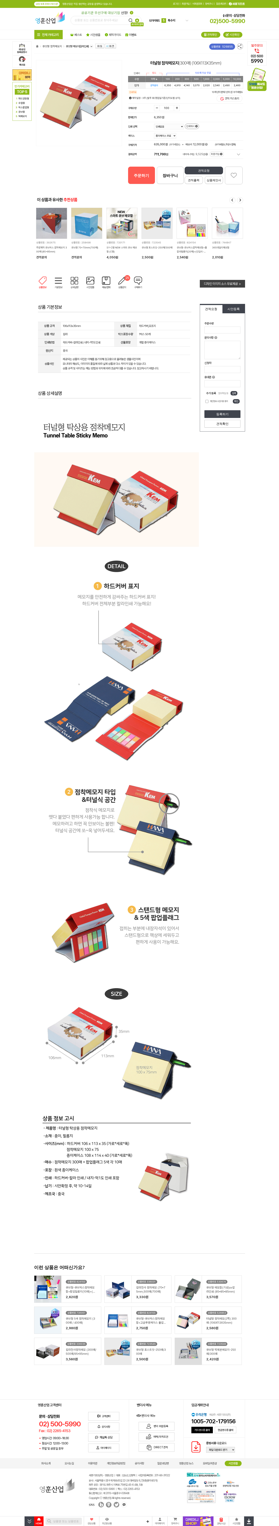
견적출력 (193, 180)
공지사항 (139, 1463)
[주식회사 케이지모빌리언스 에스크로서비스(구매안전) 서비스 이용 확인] (230, 1495)
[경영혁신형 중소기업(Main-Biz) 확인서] (231, 1483)
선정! (105, 13)
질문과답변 (221, 3)
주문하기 (141, 175)
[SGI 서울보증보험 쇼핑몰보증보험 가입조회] (201, 1496)
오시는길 (69, 1463)
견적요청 (204, 170)
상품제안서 (214, 180)
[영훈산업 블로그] (99, 1505)
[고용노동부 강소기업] (210, 1483)
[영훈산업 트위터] (115, 1505)
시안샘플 (233, 1463)
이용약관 (92, 1463)
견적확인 (222, 423)
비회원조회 (197, 3)
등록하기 (222, 414)
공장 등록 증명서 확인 (46, 4)
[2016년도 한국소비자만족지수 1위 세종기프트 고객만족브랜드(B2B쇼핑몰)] (204, 1474)
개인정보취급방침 (116, 1463)
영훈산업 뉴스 (186, 1463)
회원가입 (185, 3)
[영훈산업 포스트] (108, 1505)
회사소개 (45, 1463)
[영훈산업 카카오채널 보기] (123, 1505)
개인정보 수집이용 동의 (219, 401)
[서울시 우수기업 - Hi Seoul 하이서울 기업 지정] (192, 1482)
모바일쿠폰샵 (210, 1463)
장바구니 (209, 3)
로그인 (176, 3)
